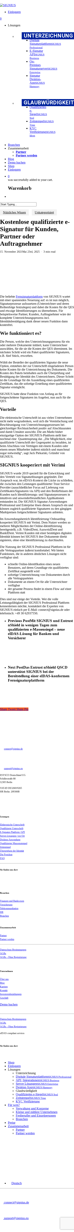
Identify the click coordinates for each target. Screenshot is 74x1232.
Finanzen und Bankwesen (12, 901)
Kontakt (3, 990)
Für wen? (14, 1105)
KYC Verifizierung (28, 1101)
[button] (15, 1183)
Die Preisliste (6, 854)
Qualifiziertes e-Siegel (37, 1094)
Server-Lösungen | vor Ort (12, 836)
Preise (11, 1122)
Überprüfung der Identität (12, 850)
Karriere (4, 986)
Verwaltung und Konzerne (32, 1108)
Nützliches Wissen (14, 212)
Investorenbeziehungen (11, 994)
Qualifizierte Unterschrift (11, 828)
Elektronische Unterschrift (12, 824)
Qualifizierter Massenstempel (13, 843)
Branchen (4, 916)
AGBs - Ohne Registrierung (13, 957)
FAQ (2, 858)
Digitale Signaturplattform (43, 1076)
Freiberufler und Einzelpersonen (36, 1115)
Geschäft (4, 997)
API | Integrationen (37, 1080)
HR (1, 912)
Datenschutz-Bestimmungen (13, 949)
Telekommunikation (9, 908)
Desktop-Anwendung (10, 839)
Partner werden (7, 939)
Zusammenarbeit (18, 1126)
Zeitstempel (5, 847)
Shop (11, 1062)
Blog (2, 983)
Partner (3, 935)
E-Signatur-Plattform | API (12, 832)
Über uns (4, 979)
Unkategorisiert (44, 212)
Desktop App (34, 1087)
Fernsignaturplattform (29, 296)
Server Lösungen (37, 1083)
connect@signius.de (13, 748)
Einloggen (14, 1066)
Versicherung (6, 904)
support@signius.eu (13, 768)
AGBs (3, 953)
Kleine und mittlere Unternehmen (36, 1112)
